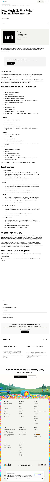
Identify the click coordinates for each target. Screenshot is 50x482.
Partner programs (22, 434)
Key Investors (5, 310)
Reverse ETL (6, 411)
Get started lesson (22, 429)
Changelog (36, 423)
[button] (25, 24)
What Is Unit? (5, 304)
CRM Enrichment (7, 414)
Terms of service (7, 445)
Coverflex (20, 411)
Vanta (20, 404)
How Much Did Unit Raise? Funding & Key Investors (21, 5)
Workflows (36, 416)
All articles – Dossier (6, 5)
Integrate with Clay (37, 436)
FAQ (19, 437)
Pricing (35, 421)
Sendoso (20, 408)
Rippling (20, 413)
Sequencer (36, 409)
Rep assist (6, 409)
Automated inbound (8, 403)
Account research (7, 404)
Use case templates (23, 432)
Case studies (21, 416)
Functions (36, 418)
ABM (4, 406)
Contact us (36, 429)
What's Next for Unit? (7, 314)
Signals (35, 414)
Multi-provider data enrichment (40, 411)
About (35, 431)
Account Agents (37, 404)
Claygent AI (36, 403)
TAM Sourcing (6, 416)
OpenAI (20, 403)
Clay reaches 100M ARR (8, 432)
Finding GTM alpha (7, 431)
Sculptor (35, 406)
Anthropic (21, 409)
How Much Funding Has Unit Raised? (10, 307)
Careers (35, 432)
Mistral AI (20, 414)
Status (35, 437)
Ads (34, 408)
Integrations (36, 420)
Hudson (30, 465)
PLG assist (6, 408)
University (21, 431)
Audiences (36, 413)
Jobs (35, 434)
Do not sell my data (7, 447)
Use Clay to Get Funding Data (8, 317)
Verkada (20, 406)
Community (21, 436)
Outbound (6, 413)
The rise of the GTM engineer (9, 429)
